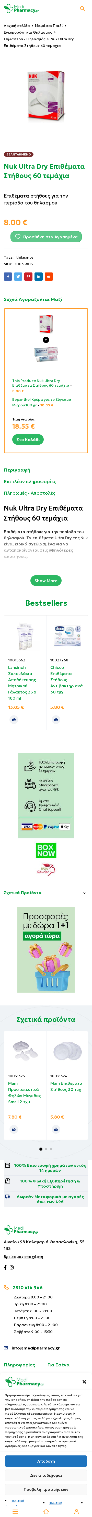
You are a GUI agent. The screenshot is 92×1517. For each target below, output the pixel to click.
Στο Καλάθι (28, 439)
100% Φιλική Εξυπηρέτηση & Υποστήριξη (50, 1183)
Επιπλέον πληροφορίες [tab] (30, 481)
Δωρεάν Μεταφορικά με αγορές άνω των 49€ (50, 1199)
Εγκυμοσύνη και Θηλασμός (28, 32)
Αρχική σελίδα (17, 25)
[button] (84, 1381)
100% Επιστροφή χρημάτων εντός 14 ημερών (50, 1168)
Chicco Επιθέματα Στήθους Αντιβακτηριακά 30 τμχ (66, 679)
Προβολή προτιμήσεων (46, 1489)
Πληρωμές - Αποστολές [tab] (29, 493)
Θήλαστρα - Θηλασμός (24, 39)
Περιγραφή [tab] (17, 470)
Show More (45, 580)
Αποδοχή (46, 1461)
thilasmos (24, 257)
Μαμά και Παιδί (49, 25)
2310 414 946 (28, 1287)
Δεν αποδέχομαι (46, 1475)
